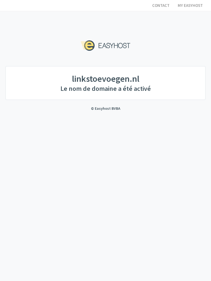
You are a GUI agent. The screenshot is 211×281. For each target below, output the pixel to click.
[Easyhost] (105, 45)
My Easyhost (190, 5)
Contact (161, 5)
